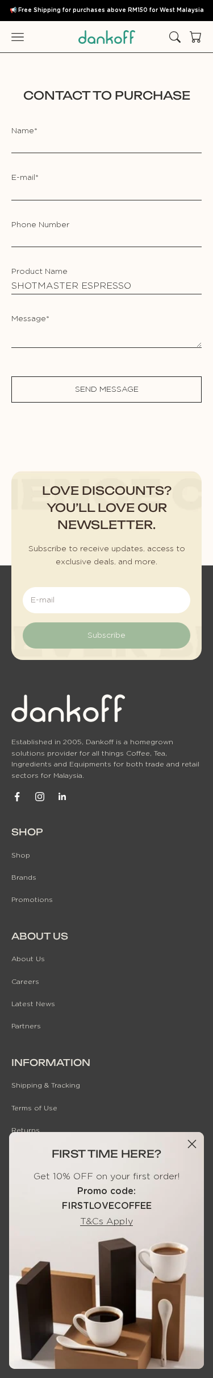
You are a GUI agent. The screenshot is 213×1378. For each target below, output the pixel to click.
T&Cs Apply (106, 1221)
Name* (24, 131)
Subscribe (106, 635)
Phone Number (40, 225)
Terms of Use (34, 1108)
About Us (28, 958)
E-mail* (25, 178)
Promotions (32, 899)
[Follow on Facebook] (17, 796)
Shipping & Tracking (45, 1085)
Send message (107, 389)
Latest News (33, 1003)
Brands (23, 877)
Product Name (39, 272)
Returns (25, 1130)
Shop (20, 855)
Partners (26, 1026)
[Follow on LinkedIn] (62, 796)
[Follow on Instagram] (39, 796)
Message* (30, 319)
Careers (25, 981)
